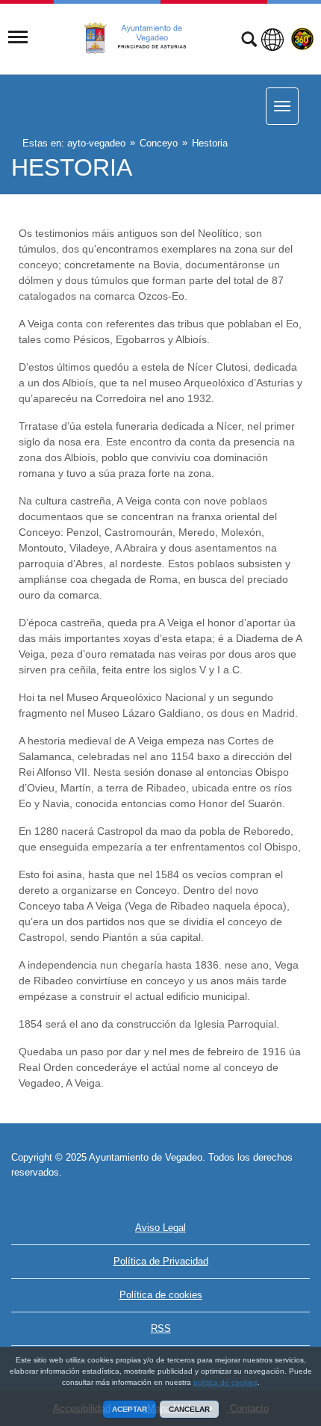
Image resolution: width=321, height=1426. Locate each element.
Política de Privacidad (160, 1261)
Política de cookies (160, 1294)
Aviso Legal (160, 1227)
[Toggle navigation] (18, 37)
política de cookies (225, 1382)
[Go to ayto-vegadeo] (143, 38)
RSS (161, 1328)
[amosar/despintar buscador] (249, 41)
